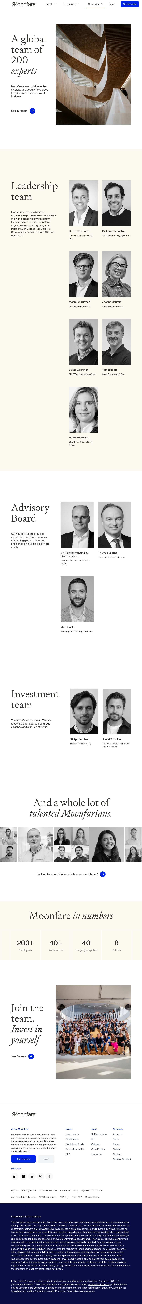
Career (116, 1149)
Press (116, 1144)
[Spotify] (23, 1176)
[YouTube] (40, 1176)
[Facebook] (49, 1176)
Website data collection (23, 1197)
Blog (93, 1139)
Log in (112, 4)
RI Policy (64, 1197)
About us (117, 1134)
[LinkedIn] (15, 1176)
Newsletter (96, 1154)
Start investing (129, 4)
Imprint (14, 1190)
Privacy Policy (28, 1190)
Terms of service (48, 1190)
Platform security (69, 1190)
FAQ (68, 1154)
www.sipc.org (87, 1291)
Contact (117, 1154)
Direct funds (72, 1139)
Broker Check (92, 1197)
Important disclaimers (92, 1190)
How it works (72, 1134)
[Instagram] (32, 1176)
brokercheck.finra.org (99, 1284)
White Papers (98, 1149)
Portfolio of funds (75, 1144)
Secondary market (75, 1149)
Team (116, 1139)
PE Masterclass (99, 1134)
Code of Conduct (122, 1159)
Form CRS (77, 1197)
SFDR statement (47, 1197)
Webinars (95, 1144)
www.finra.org (18, 1291)
